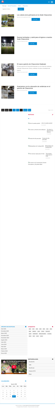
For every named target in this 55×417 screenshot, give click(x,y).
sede (34, 336)
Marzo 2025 (4, 333)
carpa (38, 331)
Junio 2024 (3, 344)
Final (29, 110)
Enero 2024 (4, 353)
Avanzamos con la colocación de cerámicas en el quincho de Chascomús (33, 87)
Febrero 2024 (4, 351)
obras (30, 336)
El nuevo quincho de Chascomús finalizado (31, 64)
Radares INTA (32, 371)
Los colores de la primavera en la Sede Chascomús (34, 15)
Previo (31, 118)
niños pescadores (42, 333)
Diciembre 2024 (5, 335)
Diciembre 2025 (5, 331)
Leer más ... (35, 19)
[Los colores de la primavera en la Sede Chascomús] (7, 20)
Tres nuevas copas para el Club (49, 155)
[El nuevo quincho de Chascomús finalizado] (7, 69)
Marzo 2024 (4, 348)
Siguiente (25, 110)
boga (30, 331)
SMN (30, 364)
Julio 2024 (3, 342)
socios (41, 336)
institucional (35, 333)
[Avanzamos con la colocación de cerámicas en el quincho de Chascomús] (7, 92)
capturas (34, 331)
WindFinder (31, 368)
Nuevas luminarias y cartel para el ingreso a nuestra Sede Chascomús (34, 38)
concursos (48, 331)
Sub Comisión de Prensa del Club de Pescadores (31, 405)
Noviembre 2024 (5, 337)
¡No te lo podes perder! (46, 123)
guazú (30, 333)
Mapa (30, 374)
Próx (32, 118)
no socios (49, 333)
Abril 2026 (3, 328)
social (37, 336)
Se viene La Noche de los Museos (50, 131)
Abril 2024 (3, 346)
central (42, 331)
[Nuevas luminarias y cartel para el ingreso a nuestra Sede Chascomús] (7, 45)
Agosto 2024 (4, 340)
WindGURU (32, 361)
